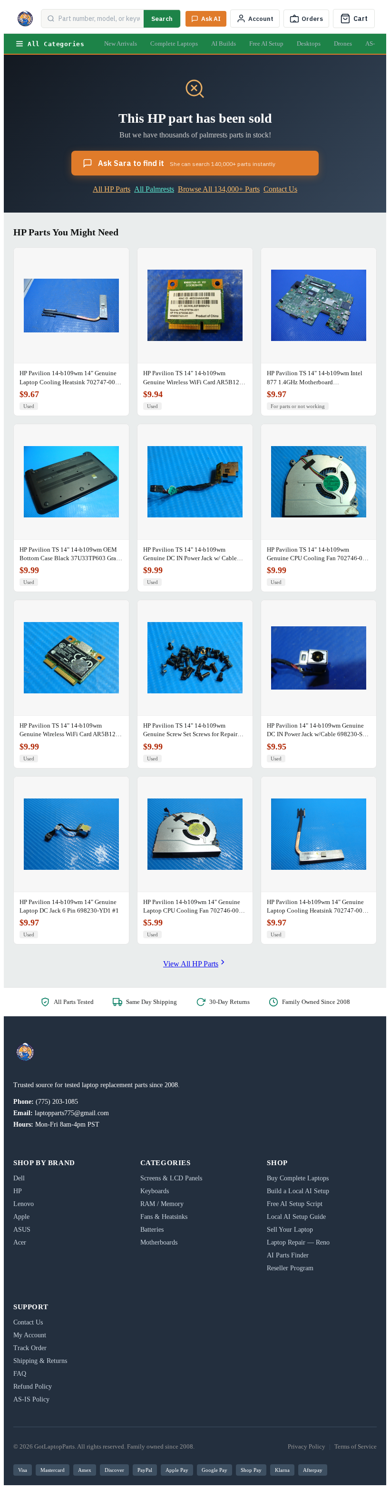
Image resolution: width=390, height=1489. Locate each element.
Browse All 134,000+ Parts (219, 189)
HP (17, 1191)
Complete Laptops (174, 43)
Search (162, 19)
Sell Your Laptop (290, 1229)
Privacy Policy (306, 1446)
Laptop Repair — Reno (298, 1242)
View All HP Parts (190, 964)
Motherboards (158, 1242)
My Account (29, 1335)
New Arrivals (120, 43)
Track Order (30, 1348)
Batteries (152, 1229)
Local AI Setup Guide (296, 1216)
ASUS (21, 1229)
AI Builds (223, 43)
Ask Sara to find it (186, 163)
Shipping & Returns (40, 1360)
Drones (343, 43)
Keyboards (154, 1191)
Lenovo (23, 1203)
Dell (19, 1178)
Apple (21, 1216)
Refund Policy (32, 1386)
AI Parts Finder (288, 1255)
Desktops (309, 43)
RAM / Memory (162, 1203)
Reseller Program (290, 1268)
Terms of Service (355, 1446)
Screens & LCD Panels (171, 1178)
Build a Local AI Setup (298, 1191)
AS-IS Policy (31, 1399)
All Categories (56, 44)
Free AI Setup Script (294, 1203)
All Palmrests (154, 189)
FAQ (19, 1373)
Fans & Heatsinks (163, 1216)
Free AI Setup (266, 43)
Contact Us (280, 189)
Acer (19, 1242)
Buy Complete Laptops (298, 1178)
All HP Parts (111, 189)
